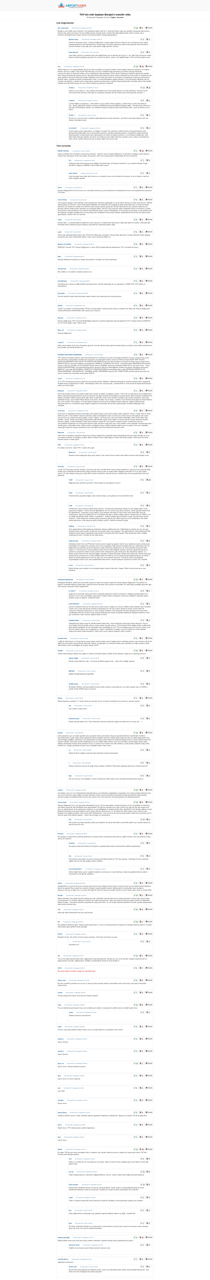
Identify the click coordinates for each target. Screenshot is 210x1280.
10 (143, 66)
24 (137, 28)
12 (143, 151)
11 (149, 87)
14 (144, 1184)
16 (149, 480)
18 (143, 1149)
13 (144, 87)
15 (137, 66)
